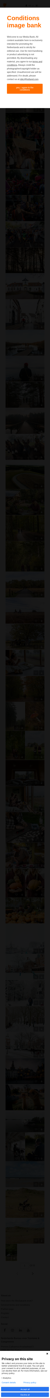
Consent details (9, 1382)
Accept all (25, 1389)
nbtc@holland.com (29, 79)
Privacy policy (29, 1382)
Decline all (25, 1395)
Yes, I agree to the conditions (24, 88)
